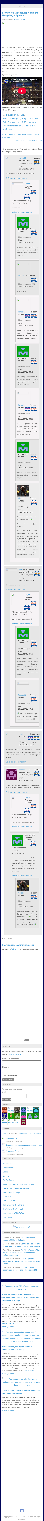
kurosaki (22, 158)
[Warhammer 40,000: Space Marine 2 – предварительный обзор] (22, 1337)
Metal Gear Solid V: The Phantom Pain (18, 1184)
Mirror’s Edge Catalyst (12, 1192)
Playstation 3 (12, 114)
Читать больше (7, 1323)
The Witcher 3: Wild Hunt (13, 1209)
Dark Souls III (8, 1167)
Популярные (23, 1133)
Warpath (21, 498)
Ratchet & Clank (9, 1200)
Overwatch (7, 1196)
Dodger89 (22, 695)
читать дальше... (8, 1326)
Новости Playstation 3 (13, 125)
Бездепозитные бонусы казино (16, 1188)
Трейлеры (7, 129)
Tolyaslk (28, 183)
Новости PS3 (20, 19)
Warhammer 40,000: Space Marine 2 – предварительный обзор (17, 1348)
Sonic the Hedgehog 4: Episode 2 (18, 118)
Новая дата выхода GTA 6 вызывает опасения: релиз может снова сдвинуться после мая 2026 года (20, 1297)
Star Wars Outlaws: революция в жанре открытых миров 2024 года (20, 1269)
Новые (5, 1133)
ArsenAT (21, 275)
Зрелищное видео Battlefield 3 (28, 140)
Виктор (22, 769)
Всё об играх (9, 121)
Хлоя (21, 734)
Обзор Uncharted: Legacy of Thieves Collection (19, 1238)
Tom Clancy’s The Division (13, 1205)
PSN (22, 114)
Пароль (5, 1067)
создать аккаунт (14, 1054)
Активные (13, 1133)
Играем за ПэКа (12, 1151)
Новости (32, 121)
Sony (37, 118)
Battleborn (7, 1163)
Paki (21, 569)
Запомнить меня (10, 1075)
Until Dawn (7, 1217)
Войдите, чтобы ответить (16, 178)
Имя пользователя (10, 1058)
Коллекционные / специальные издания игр (24, 1145)
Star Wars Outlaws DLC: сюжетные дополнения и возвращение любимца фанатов (21, 1252)
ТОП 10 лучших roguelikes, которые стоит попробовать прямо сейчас (22, 1261)
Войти (13, 949)
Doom (5, 1171)
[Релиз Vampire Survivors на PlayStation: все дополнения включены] (22, 1382)
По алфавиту (35, 1133)
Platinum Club (11, 1138)
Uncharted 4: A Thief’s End (13, 1213)
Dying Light (7, 1176)
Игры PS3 (21, 121)
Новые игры (30, 125)
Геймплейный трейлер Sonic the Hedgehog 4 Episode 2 (20, 14)
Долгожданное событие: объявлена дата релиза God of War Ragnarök (22, 1245)
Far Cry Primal (8, 1180)
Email (4, 1092)
